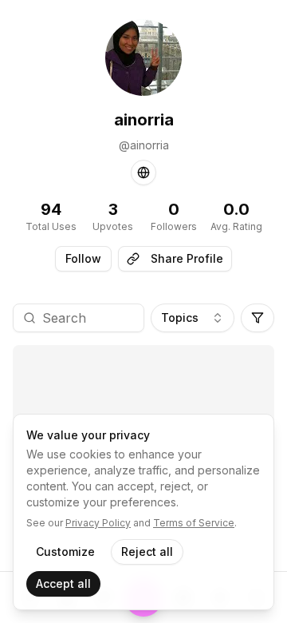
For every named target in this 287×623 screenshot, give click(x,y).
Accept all (63, 583)
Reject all (147, 551)
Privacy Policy (98, 523)
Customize (65, 551)
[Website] (143, 172)
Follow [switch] (83, 258)
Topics (180, 317)
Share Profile (187, 258)
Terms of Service (193, 523)
